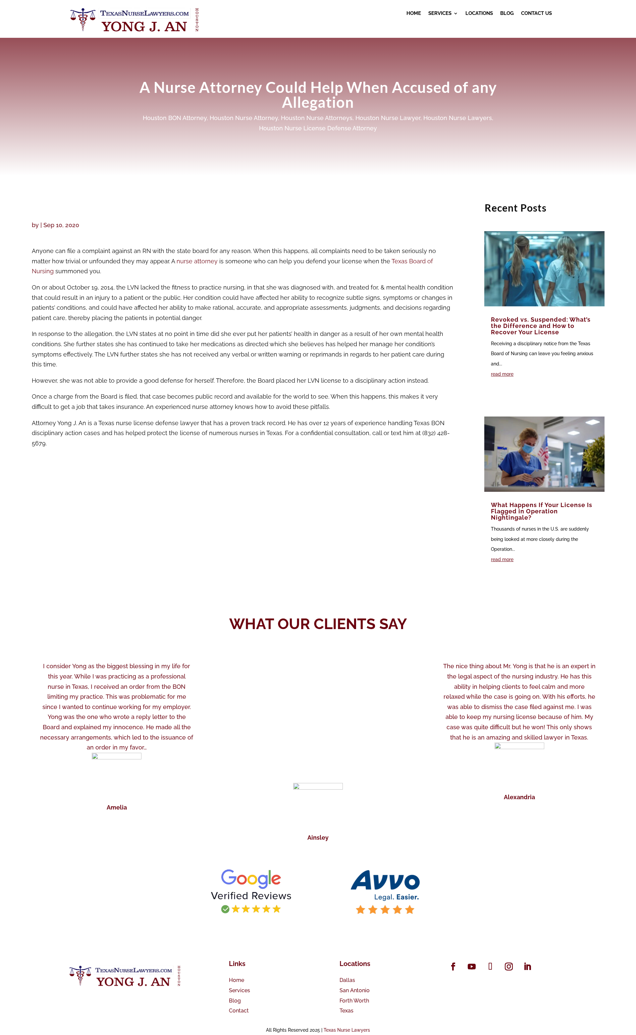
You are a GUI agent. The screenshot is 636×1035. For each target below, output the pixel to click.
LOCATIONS (479, 13)
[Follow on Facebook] (453, 967)
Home (236, 980)
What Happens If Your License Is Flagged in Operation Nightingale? (541, 511)
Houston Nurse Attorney (244, 117)
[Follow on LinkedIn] (527, 967)
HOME (413, 13)
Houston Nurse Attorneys (316, 117)
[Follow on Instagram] (509, 967)
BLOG (507, 13)
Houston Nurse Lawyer (387, 117)
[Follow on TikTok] (490, 967)
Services (239, 990)
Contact (239, 1010)
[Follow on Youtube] (472, 967)
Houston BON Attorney (175, 117)
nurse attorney (197, 261)
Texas (346, 1010)
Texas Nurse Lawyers (347, 1030)
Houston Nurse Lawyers (457, 117)
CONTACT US (536, 13)
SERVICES (439, 13)
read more (502, 374)
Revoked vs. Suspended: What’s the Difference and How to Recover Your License (541, 326)
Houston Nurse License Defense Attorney (318, 128)
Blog (235, 1001)
